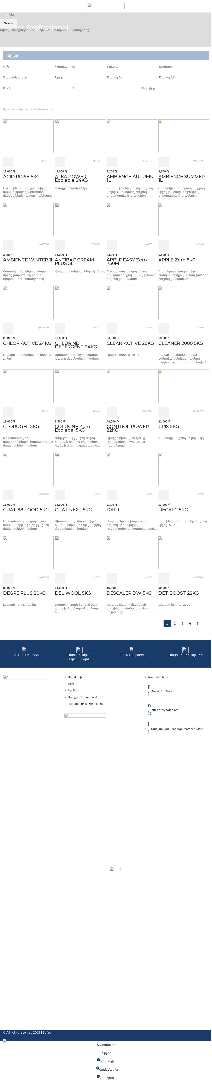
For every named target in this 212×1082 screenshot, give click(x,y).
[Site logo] (106, 6)
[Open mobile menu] (4, 6)
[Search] (209, 6)
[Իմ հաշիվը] (203, 6)
